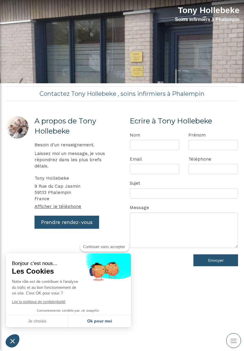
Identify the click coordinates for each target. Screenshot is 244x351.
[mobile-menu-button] (233, 340)
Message (139, 207)
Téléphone (199, 159)
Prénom (197, 135)
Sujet (135, 183)
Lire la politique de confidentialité (38, 302)
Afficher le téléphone (58, 206)
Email (136, 159)
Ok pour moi (99, 321)
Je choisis (37, 321)
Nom (135, 135)
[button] (12, 341)
